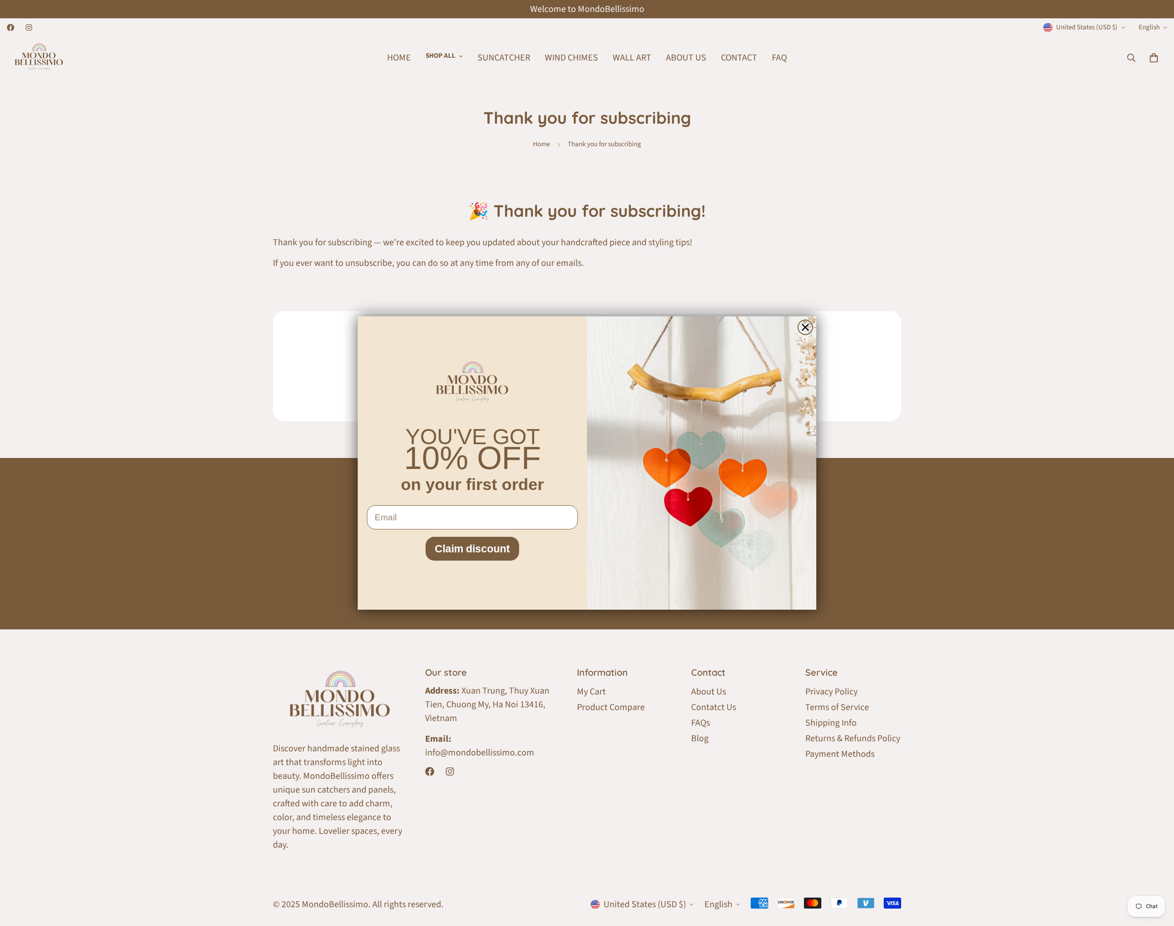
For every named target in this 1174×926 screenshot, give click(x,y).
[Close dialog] (805, 327)
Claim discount (472, 549)
